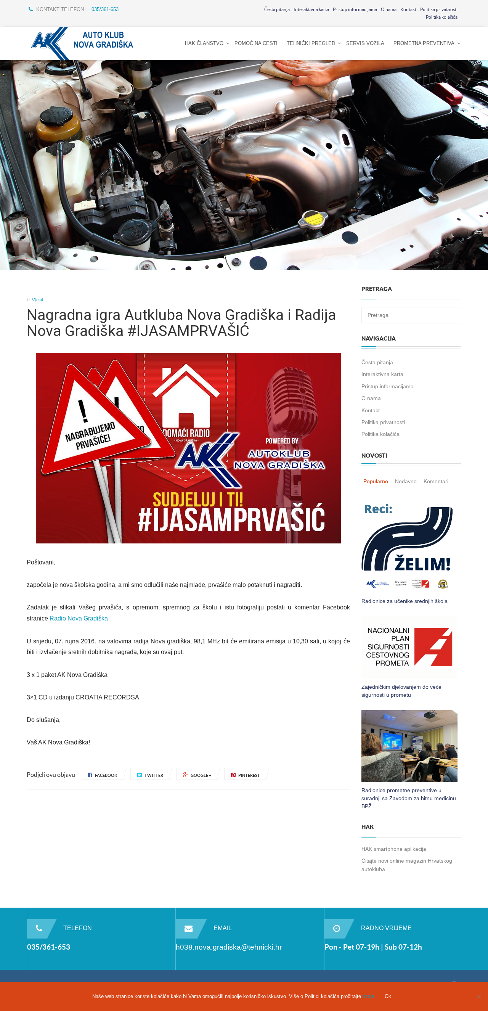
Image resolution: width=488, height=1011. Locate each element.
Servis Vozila (365, 43)
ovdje (368, 996)
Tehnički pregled (311, 43)
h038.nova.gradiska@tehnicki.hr (229, 947)
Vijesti (37, 299)
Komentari (436, 481)
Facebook (106, 775)
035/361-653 (105, 9)
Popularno (375, 481)
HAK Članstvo (204, 43)
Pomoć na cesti (256, 43)
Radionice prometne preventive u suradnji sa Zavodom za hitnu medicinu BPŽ (408, 798)
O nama (388, 9)
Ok (388, 996)
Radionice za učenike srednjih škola (404, 601)
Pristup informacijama (355, 9)
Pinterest (249, 775)
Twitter (153, 775)
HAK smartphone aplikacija (393, 849)
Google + (201, 775)
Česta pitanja (277, 9)
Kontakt (408, 9)
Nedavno (406, 481)
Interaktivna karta (311, 9)
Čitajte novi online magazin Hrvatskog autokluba (406, 865)
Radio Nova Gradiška (79, 618)
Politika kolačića (442, 16)
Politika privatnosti (439, 9)
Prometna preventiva (423, 43)
